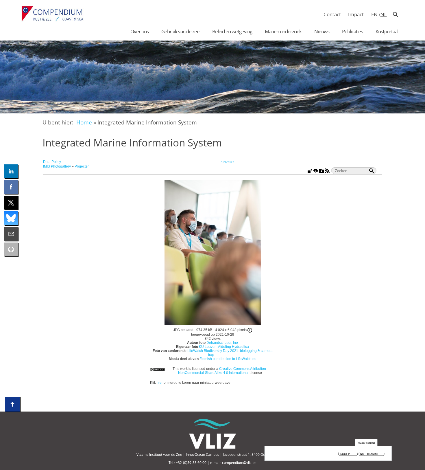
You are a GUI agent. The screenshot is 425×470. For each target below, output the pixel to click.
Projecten (82, 166)
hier (160, 383)
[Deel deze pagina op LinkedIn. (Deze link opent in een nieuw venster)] (11, 171)
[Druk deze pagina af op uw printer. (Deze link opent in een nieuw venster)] (11, 249)
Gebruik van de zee (180, 31)
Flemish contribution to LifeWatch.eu (227, 359)
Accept (346, 454)
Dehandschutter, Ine (222, 343)
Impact (356, 14)
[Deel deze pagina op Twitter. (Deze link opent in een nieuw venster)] (11, 203)
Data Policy (52, 162)
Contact (332, 14)
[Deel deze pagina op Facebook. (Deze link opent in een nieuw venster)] (11, 187)
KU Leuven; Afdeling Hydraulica (224, 347)
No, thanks (369, 454)
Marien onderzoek (283, 31)
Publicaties (352, 31)
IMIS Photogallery (57, 166)
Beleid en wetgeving (232, 31)
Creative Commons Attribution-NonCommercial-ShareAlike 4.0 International (222, 371)
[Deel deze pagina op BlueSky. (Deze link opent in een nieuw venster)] (11, 218)
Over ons (139, 31)
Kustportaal (387, 31)
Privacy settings (366, 442)
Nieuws (321, 31)
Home (84, 122)
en (374, 14)
